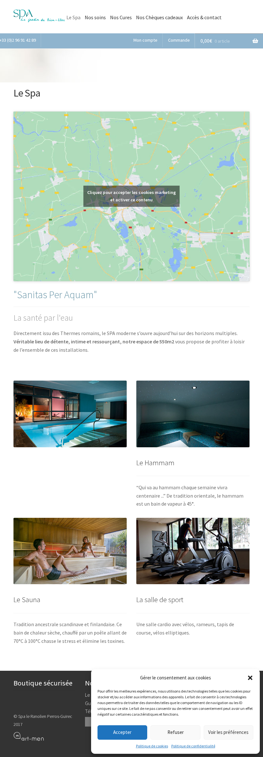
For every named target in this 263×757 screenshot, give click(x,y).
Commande (179, 40)
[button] (250, 678)
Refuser (175, 732)
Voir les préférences (228, 732)
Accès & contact (204, 17)
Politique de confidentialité (193, 746)
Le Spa (73, 17)
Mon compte (145, 40)
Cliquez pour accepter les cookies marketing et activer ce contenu (131, 196)
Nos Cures (121, 17)
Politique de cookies (152, 746)
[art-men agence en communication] (44, 736)
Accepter (122, 732)
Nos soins (95, 17)
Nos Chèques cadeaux (159, 17)
